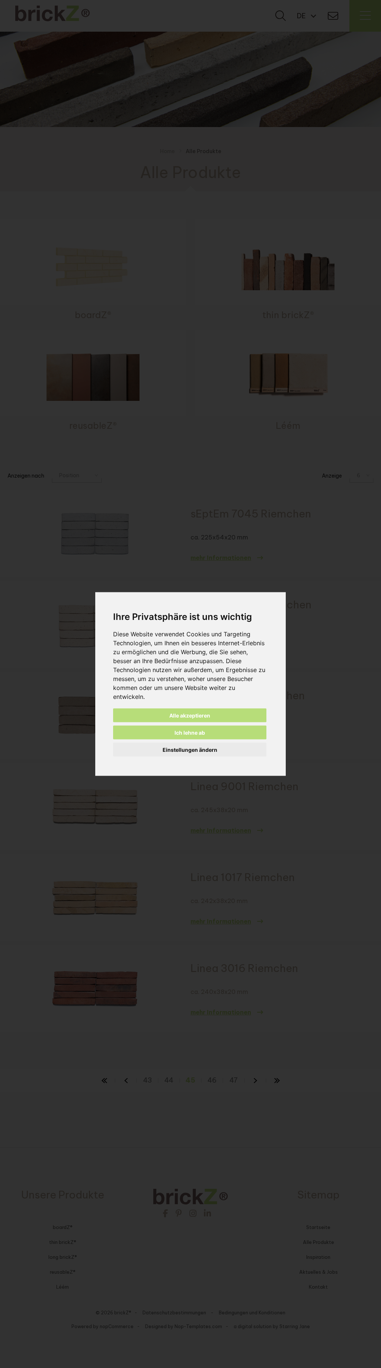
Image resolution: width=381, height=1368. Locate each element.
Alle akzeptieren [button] (189, 715)
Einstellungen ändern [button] (190, 750)
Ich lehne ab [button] (190, 732)
